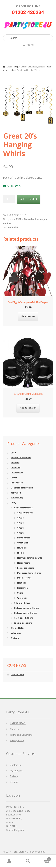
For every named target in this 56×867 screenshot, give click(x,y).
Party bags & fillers (23, 618)
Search (28, 861)
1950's (20, 518)
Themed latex (17, 628)
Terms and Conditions (21, 734)
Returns (14, 782)
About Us (14, 729)
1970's (20, 523)
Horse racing (23, 563)
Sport (20, 593)
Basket (43, 858)
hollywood (16, 493)
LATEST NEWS (17, 674)
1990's (20, 533)
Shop (16, 67)
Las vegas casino (25, 568)
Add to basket (28, 199)
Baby (13, 453)
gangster (13, 227)
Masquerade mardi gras (29, 573)
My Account (16, 770)
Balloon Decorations (21, 457)
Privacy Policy (17, 740)
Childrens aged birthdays (26, 608)
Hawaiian (22, 548)
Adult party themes (36, 67)
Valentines (16, 633)
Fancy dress (17, 483)
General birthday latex (22, 488)
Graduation (22, 543)
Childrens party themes (25, 613)
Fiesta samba (23, 538)
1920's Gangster (25, 219)
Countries (15, 467)
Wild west (21, 598)
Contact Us (15, 765)
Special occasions (23, 623)
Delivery (14, 776)
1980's (20, 528)
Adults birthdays (22, 603)
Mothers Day (17, 498)
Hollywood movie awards (29, 558)
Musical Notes (24, 578)
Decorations (17, 473)
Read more (28, 316)
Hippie (20, 553)
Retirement (22, 588)
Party (23, 67)
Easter (14, 478)
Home (9, 67)
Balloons (15, 462)
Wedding (15, 638)
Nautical (21, 583)
